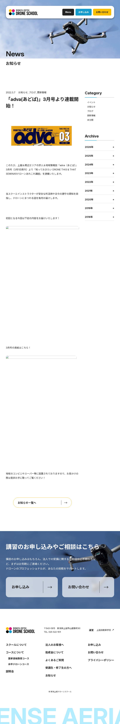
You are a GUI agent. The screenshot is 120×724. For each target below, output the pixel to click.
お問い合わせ (102, 12)
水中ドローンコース (18, 664)
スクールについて (16, 644)
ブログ (32, 92)
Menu (68, 12)
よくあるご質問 (54, 660)
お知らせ (23, 92)
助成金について (54, 652)
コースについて (15, 652)
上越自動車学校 (104, 630)
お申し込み (83, 12)
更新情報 (41, 92)
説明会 (10, 671)
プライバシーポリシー (101, 660)
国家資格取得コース (18, 658)
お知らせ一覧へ (27, 502)
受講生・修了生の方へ (58, 667)
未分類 (90, 120)
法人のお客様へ (54, 644)
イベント (91, 102)
